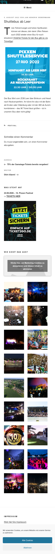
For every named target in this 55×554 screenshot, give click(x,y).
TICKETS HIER (13, 196)
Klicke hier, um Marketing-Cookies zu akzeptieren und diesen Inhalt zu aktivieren (27, 265)
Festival (12, 126)
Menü (29, 7)
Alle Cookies (27, 540)
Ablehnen (27, 547)
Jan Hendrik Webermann (37, 17)
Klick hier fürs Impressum (15, 521)
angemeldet (18, 141)
